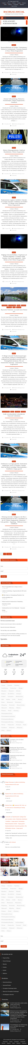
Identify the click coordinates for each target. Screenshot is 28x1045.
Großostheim (9, 307)
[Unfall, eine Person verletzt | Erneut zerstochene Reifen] (5, 766)
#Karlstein (20, 699)
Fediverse (14, 3)
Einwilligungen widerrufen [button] (8, 994)
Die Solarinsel (13, 842)
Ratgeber (9, 1043)
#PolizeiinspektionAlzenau (6, 713)
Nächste (9, 554)
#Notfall (9, 710)
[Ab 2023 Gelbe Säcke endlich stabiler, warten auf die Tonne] (5, 1005)
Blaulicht (13, 96)
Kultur (14, 307)
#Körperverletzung (20, 705)
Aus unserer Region (12, 305)
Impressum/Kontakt (7, 985)
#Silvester (3, 724)
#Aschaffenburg (4, 688)
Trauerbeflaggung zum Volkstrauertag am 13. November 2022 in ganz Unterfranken (18, 1026)
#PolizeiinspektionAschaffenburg (8, 716)
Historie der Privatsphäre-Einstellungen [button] (11, 991)
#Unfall (24, 724)
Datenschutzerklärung (7, 982)
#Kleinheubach (10, 702)
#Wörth (2, 730)
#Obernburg (16, 710)
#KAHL (14, 699)
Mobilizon (10, 4)
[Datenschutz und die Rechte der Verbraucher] (5, 758)
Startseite (4, 3)
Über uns (8, 3)
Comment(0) (13, 74)
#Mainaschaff (4, 707)
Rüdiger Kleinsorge (9, 782)
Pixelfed (4, 970)
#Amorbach (9, 685)
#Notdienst (3, 710)
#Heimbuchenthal (19, 696)
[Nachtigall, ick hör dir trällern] (5, 742)
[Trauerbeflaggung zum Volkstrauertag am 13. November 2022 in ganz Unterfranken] (5, 1027)
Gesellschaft (23, 305)
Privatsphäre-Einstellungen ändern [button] (10, 988)
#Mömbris (18, 707)
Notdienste (24, 1043)
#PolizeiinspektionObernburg (7, 722)
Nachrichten (19, 307)
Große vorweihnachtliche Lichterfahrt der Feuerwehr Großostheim (14, 414)
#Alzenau (3, 685)
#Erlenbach (18, 693)
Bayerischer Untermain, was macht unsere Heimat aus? (14, 310)
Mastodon (24, 3)
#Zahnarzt (9, 730)
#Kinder (3, 702)
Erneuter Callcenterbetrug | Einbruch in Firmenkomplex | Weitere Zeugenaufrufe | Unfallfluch (14, 100)
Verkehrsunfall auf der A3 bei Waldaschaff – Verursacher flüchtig (13, 609)
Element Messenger (7, 961)
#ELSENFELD (11, 693)
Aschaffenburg (4, 305)
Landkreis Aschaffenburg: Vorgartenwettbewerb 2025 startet (14, 590)
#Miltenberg (11, 707)
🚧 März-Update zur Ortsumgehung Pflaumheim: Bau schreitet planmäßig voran (13, 596)
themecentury (22, 1039)
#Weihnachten (19, 727)
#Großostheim (10, 696)
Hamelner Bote (8, 793)
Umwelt (10, 1041)
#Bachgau (21, 688)
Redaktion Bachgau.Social (19, 72)
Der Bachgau (16, 4)
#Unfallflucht (4, 727)
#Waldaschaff (12, 727)
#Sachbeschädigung (19, 722)
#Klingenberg (4, 705)
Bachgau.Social (14, 11)
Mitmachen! (22, 4)
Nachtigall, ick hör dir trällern (17, 739)
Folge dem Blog (14, 6)
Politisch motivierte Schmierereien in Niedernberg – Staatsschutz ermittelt (12, 602)
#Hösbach (8, 699)
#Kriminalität (12, 705)
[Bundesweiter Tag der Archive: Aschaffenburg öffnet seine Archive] (5, 750)
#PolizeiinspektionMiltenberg (7, 719)
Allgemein (14, 45)
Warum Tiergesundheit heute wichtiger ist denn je (12, 586)
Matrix (5, 4)
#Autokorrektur (13, 688)
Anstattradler (7, 816)
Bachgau (18, 305)
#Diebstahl (18, 691)
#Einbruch (3, 693)
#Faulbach (3, 696)
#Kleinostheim (18, 702)
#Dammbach (11, 691)
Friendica (19, 3)
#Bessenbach (3, 691)
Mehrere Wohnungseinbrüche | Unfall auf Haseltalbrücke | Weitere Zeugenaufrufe (14, 151)
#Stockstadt (18, 724)
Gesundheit (16, 1041)
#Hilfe (2, 699)
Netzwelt (3, 1043)
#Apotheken (16, 685)
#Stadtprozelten (11, 724)
